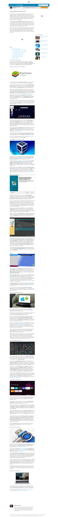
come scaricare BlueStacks (14, 101)
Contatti (26, 514)
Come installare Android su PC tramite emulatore (19, 49)
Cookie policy (39, 514)
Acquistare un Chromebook (15, 57)
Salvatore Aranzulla (12, 12)
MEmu (33, 134)
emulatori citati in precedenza (18, 156)
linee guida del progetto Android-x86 (19, 325)
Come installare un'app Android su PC (18, 53)
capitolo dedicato (26, 357)
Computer (26, 5)
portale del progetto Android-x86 (22, 450)
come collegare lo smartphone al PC (15, 377)
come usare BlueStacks (17, 131)
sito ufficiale (22, 448)
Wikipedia (17, 203)
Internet (34, 5)
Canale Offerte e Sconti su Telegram (17, 7)
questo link (22, 401)
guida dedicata (23, 461)
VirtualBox (11, 317)
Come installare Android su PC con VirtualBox (19, 51)
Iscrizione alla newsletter (22, 514)
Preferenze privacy (43, 514)
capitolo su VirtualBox (20, 451)
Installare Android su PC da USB (17, 56)
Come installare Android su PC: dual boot (18, 52)
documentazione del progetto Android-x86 (15, 277)
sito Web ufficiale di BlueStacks (28, 95)
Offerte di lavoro (32, 514)
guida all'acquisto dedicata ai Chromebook (22, 490)
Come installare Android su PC (15, 48)
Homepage (11, 514)
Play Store (33, 362)
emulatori (33, 316)
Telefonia (30, 5)
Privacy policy (35, 514)
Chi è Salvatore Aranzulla (16, 514)
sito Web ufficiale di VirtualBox (21, 160)
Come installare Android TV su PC (18, 55)
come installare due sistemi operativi (23, 323)
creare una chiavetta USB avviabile (20, 446)
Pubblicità (28, 514)
